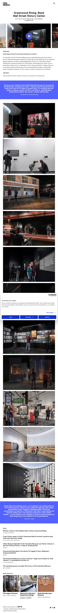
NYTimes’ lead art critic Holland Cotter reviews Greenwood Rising (24, 531)
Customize (28, 317)
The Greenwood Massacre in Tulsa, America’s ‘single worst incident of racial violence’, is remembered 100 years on (28, 559)
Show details (49, 312)
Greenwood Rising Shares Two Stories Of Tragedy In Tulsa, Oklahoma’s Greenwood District (26, 552)
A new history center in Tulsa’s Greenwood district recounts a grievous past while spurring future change (28, 537)
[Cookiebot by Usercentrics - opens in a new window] (49, 295)
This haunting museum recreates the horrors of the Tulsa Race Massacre (27, 566)
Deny (10, 317)
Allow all (47, 317)
